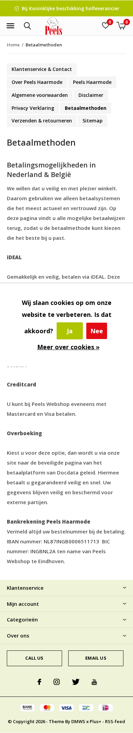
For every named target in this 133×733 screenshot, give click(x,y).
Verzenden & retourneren (42, 120)
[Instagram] (57, 681)
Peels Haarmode (92, 82)
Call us (34, 658)
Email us (95, 658)
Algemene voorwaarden (40, 95)
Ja (70, 331)
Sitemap (93, 120)
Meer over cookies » (68, 347)
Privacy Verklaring (33, 108)
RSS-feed (115, 721)
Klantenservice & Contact (42, 69)
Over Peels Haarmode (37, 82)
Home (13, 45)
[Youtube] (94, 681)
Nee (96, 331)
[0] (120, 25)
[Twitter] (75, 681)
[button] (10, 26)
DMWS (78, 721)
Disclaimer (90, 95)
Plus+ (95, 721)
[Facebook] (39, 681)
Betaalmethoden (85, 108)
